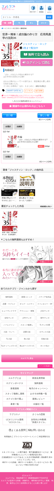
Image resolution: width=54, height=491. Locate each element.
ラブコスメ (14, 414)
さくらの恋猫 (38, 414)
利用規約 (7, 437)
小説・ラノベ (9, 332)
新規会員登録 (38, 378)
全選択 (8, 127)
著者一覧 (14, 404)
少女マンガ (44, 311)
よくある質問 (18, 430)
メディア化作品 (45, 297)
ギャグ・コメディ (27, 304)
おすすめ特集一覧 (38, 393)
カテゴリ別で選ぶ (14, 399)
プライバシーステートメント (25, 437)
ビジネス (8, 28)
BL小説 (27, 339)
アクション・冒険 (27, 311)
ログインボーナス (14, 383)
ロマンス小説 (44, 332)
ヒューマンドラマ (9, 311)
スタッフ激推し (27, 325)
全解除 (19, 127)
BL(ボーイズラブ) (27, 346)
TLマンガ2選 (45, 325)
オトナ (43, 23)
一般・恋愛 (7, 23)
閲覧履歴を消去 (45, 206)
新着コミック (26, 297)
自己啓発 (16, 28)
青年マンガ (44, 318)
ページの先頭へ (45, 366)
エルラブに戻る (27, 358)
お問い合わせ (38, 430)
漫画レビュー (38, 399)
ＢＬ (31, 23)
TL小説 (9, 339)
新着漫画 (14, 388)
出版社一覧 (38, 404)
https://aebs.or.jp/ (31, 465)
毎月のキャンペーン (38, 388)
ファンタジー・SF (44, 304)
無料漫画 (9, 297)
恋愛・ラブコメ (9, 304)
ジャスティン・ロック (35, 44)
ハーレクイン (9, 325)
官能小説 (44, 339)
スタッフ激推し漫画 (14, 393)
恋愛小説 (26, 332)
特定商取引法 (44, 437)
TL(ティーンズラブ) (9, 346)
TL (19, 23)
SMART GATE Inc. (14, 91)
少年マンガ (26, 318)
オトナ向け (44, 346)
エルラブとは (14, 378)
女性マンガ (9, 318)
